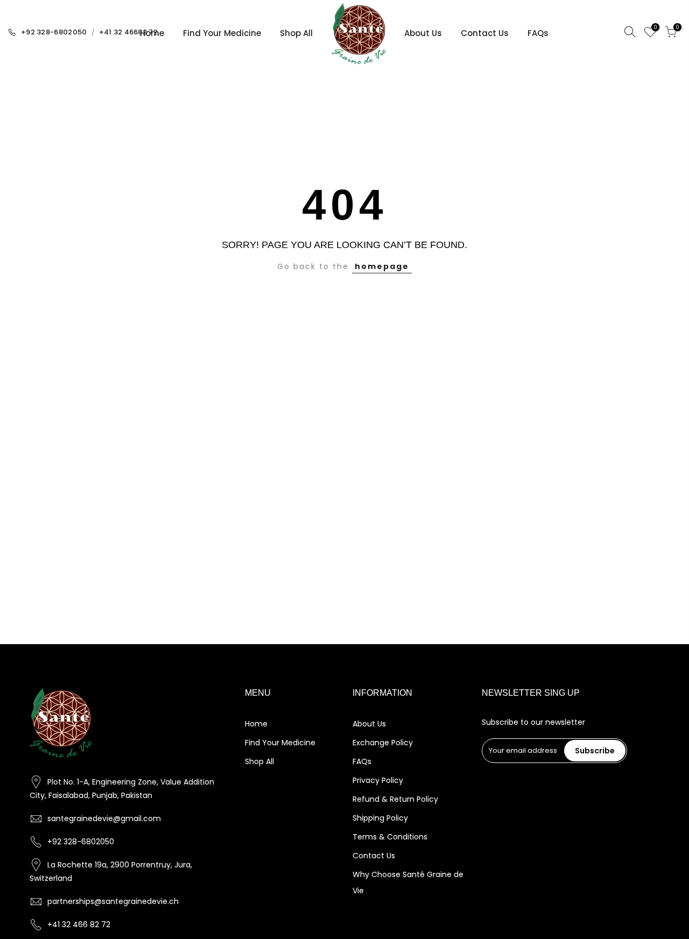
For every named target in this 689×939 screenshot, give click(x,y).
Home (152, 33)
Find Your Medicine (222, 33)
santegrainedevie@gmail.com (104, 818)
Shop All (296, 33)
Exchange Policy (383, 742)
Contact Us (485, 33)
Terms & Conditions (390, 836)
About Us (423, 33)
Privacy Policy (378, 780)
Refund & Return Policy (395, 799)
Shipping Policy (380, 818)
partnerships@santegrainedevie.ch (113, 901)
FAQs (538, 33)
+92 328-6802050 (54, 32)
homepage (382, 266)
